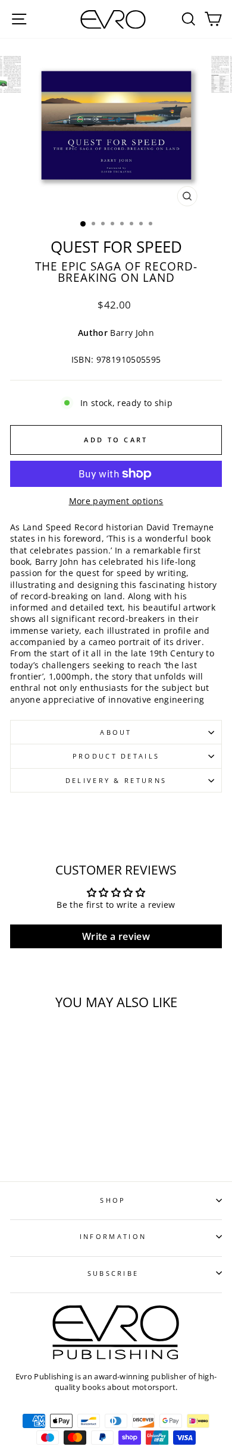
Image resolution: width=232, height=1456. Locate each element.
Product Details (116, 755)
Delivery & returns (116, 780)
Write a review (116, 936)
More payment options (116, 501)
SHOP (113, 1200)
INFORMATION (113, 1236)
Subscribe (113, 1273)
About (116, 732)
